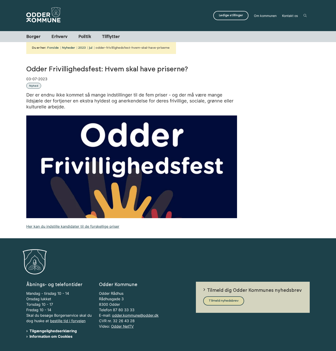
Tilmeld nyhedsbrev (224, 300)
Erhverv (59, 37)
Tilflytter (111, 37)
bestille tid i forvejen (67, 321)
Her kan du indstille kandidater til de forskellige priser (72, 226)
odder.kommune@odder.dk (135, 315)
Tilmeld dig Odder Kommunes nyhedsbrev (254, 290)
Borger (33, 37)
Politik (84, 37)
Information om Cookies (50, 336)
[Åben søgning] (305, 15)
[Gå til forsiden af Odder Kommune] (118, 15)
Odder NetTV (122, 326)
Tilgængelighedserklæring (53, 331)
